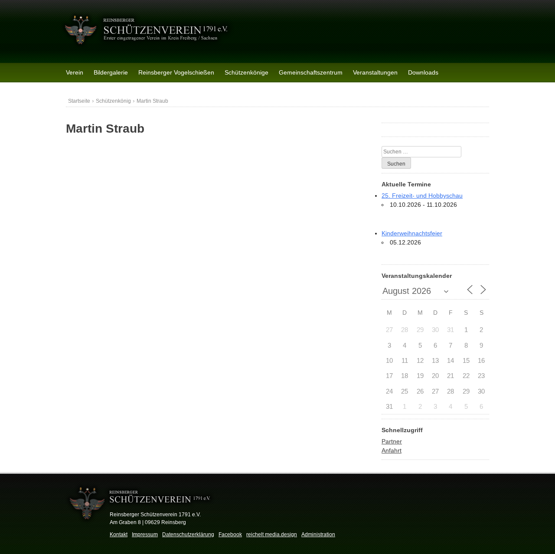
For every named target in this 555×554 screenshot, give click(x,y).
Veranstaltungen (375, 72)
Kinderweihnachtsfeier (412, 233)
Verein (74, 72)
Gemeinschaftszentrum (311, 72)
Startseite (79, 101)
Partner (392, 441)
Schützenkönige (246, 72)
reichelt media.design (271, 534)
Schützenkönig (113, 101)
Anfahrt (392, 450)
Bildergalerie (111, 72)
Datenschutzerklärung (188, 534)
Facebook (230, 534)
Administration (318, 534)
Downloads (423, 72)
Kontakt (118, 534)
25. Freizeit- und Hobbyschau (422, 195)
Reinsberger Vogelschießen (176, 72)
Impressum (145, 534)
